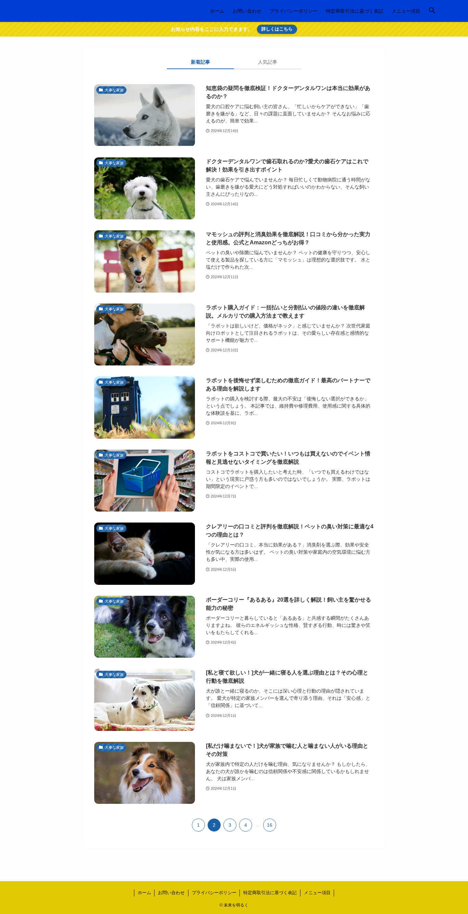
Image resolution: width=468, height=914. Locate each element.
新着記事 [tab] (200, 62)
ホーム (144, 892)
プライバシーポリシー (214, 892)
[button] (432, 11)
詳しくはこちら (277, 28)
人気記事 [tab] (267, 62)
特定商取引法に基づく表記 (270, 892)
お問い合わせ (171, 892)
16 (269, 825)
